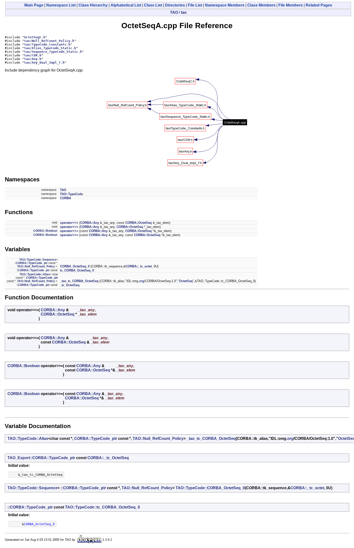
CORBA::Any (89, 222)
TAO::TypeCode (71, 194)
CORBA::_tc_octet (138, 266)
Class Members (261, 5)
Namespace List (61, 5)
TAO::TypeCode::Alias (35, 274)
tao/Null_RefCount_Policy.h (49, 41)
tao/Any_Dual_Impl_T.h (44, 62)
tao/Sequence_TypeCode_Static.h (53, 51)
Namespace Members (224, 5)
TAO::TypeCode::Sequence (37, 259)
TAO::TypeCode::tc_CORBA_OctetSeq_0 (102, 507)
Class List (153, 5)
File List (195, 5)
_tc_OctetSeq (69, 285)
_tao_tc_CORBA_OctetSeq (79, 281)
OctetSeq (186, 281)
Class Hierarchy (93, 5)
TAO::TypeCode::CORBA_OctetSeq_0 (210, 488)
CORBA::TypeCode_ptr (32, 263)
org (141, 281)
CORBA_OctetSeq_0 (75, 266)
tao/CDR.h (32, 55)
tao (184, 12)
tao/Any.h (32, 59)
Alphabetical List (126, 5)
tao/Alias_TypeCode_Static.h (50, 48)
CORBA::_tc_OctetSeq (108, 458)
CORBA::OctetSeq (138, 222)
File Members (290, 5)
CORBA (65, 198)
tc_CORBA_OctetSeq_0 (77, 270)
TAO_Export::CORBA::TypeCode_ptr (41, 458)
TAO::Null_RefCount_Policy (36, 266)
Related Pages (319, 5)
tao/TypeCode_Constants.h (47, 44)
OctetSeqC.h (34, 37)
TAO (174, 12)
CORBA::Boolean (45, 230)
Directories (175, 5)
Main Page (33, 5)
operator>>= (69, 231)
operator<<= (69, 222)
